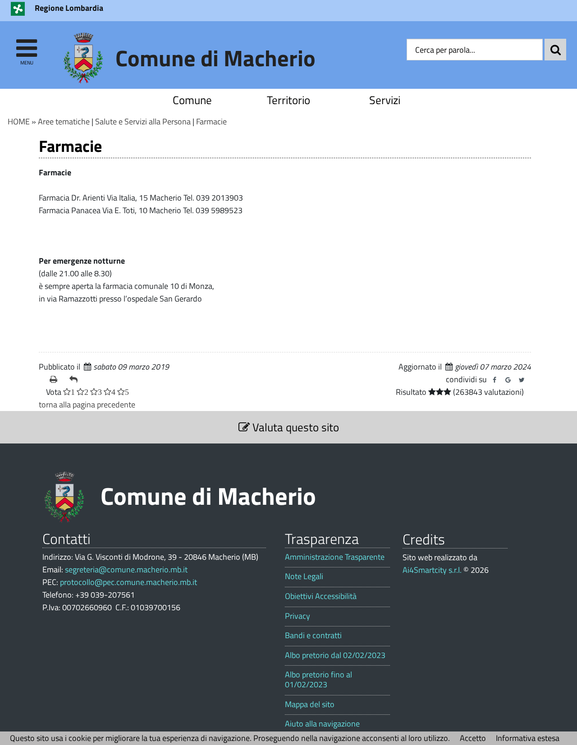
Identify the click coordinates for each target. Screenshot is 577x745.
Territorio (288, 100)
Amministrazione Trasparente (335, 557)
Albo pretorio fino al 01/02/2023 (318, 679)
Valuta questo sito (294, 427)
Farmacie (211, 121)
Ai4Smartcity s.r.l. (432, 570)
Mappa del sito (309, 704)
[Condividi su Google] (508, 380)
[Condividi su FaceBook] (494, 380)
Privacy (297, 616)
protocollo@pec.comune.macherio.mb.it (128, 582)
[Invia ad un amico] (76, 379)
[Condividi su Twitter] (522, 380)
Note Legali (304, 576)
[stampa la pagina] (56, 379)
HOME (19, 121)
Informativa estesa (527, 738)
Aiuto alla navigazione (322, 724)
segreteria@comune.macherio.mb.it (126, 569)
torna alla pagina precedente (87, 404)
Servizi (384, 100)
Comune (192, 100)
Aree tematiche (64, 121)
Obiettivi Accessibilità (321, 596)
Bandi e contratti (313, 635)
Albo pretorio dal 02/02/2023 (335, 655)
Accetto (473, 738)
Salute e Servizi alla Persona (143, 121)
